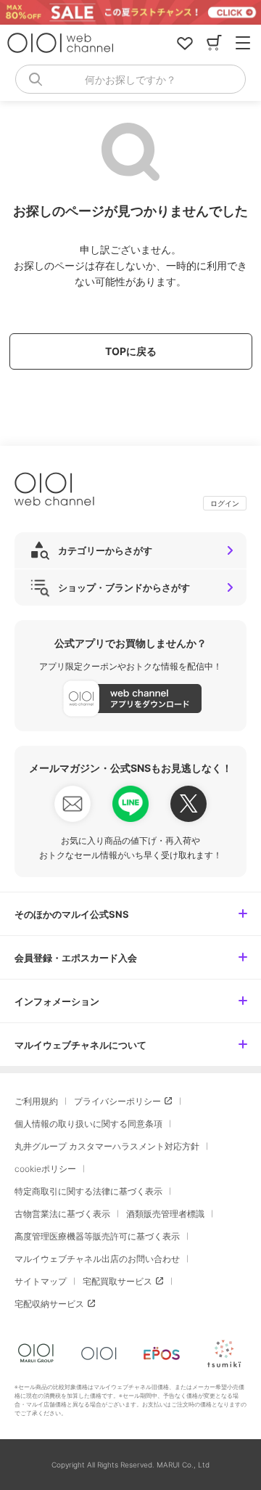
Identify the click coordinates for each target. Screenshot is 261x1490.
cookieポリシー (45, 1168)
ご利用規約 (36, 1101)
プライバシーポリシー (117, 1101)
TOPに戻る (131, 351)
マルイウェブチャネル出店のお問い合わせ (97, 1258)
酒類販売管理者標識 (165, 1213)
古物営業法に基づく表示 (62, 1213)
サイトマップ (40, 1281)
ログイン (224, 503)
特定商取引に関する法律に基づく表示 (88, 1191)
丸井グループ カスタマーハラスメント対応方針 (106, 1146)
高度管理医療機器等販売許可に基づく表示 (97, 1236)
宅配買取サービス (117, 1281)
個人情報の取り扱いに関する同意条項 (88, 1123)
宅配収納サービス (49, 1303)
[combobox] (130, 79)
